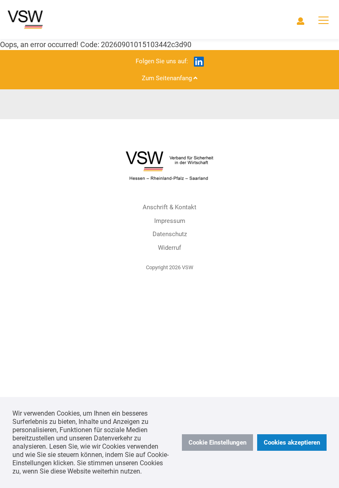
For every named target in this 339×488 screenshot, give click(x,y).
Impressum (169, 221)
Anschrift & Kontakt (169, 207)
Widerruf (169, 247)
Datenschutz (170, 234)
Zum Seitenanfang (167, 78)
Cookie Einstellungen (217, 442)
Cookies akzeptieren (292, 442)
